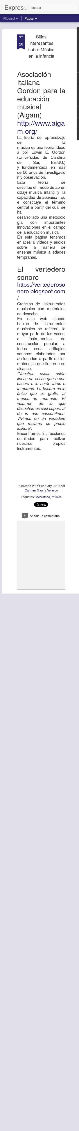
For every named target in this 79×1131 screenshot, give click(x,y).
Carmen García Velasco (41, 490)
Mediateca (43, 497)
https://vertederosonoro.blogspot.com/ (41, 291)
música (57, 497)
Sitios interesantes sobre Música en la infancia (41, 46)
